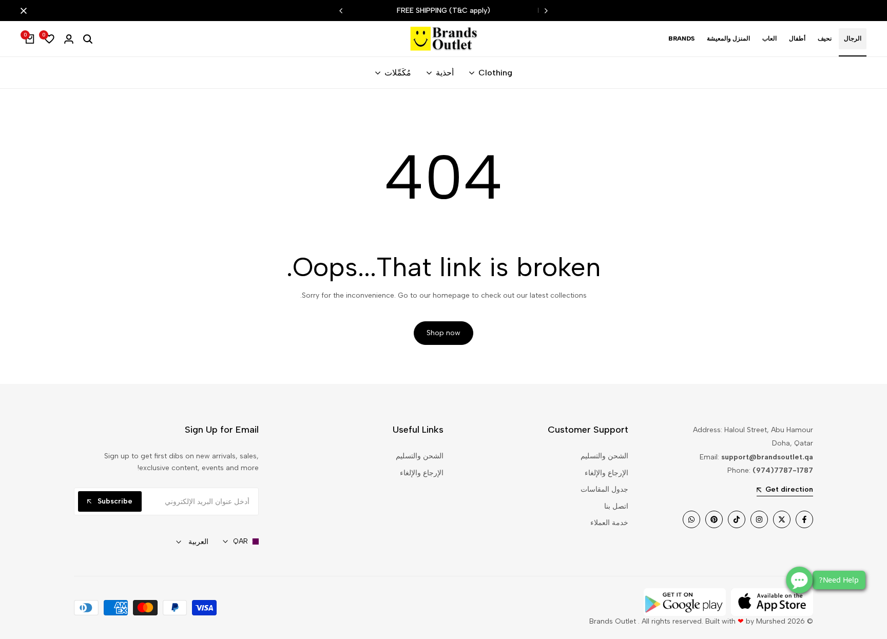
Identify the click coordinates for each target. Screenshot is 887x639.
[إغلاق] (26, 11)
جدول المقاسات (604, 489)
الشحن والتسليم (604, 456)
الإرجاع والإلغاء (606, 473)
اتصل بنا (616, 506)
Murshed (770, 621)
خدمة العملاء (609, 522)
